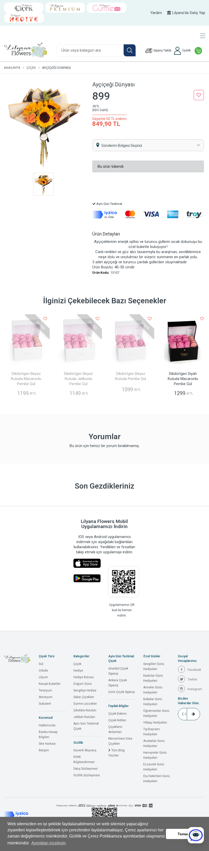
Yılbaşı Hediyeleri (155, 722)
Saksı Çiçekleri (83, 697)
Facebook (194, 670)
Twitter (192, 679)
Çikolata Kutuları (84, 710)
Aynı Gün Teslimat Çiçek (86, 726)
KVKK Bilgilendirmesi (84, 759)
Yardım (156, 12)
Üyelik (186, 50)
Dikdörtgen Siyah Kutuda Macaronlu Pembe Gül (183, 378)
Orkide (43, 670)
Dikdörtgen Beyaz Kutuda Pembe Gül (130, 376)
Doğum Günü (82, 684)
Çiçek (31, 68)
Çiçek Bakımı (117, 713)
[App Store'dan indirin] (87, 563)
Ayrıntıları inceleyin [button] (48, 843)
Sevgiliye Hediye (84, 690)
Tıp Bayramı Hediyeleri (151, 731)
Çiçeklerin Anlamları (115, 729)
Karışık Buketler (49, 684)
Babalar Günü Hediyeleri (152, 701)
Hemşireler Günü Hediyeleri (155, 755)
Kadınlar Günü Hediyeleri (153, 678)
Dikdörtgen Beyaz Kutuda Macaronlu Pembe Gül (26, 378)
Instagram (195, 689)
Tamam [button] (184, 834)
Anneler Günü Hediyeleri (152, 690)
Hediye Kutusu (83, 677)
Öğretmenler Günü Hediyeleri (156, 713)
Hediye (78, 670)
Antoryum (46, 697)
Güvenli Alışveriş (84, 750)
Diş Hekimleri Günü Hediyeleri (156, 778)
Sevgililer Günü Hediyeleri (153, 666)
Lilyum (43, 677)
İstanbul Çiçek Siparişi (118, 671)
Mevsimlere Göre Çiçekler (120, 741)
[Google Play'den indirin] (87, 578)
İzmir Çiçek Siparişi (121, 692)
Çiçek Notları (117, 720)
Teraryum (45, 690)
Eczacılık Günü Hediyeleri (153, 767)
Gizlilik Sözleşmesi (86, 775)
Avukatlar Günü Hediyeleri (154, 743)
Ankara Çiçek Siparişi (117, 682)
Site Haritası (47, 743)
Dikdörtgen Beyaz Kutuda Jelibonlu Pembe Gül (78, 378)
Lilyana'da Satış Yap (188, 12)
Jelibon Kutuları (84, 717)
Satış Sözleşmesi (85, 768)
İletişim (44, 750)
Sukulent (45, 703)
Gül (41, 664)
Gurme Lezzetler (85, 703)
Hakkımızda (47, 725)
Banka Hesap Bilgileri (48, 734)
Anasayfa (12, 68)
